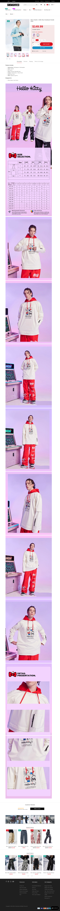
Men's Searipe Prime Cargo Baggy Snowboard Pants (15, 846)
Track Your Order (23, 887)
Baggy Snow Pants (48, 885)
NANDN (32, 21)
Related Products (30, 827)
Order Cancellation (23, 892)
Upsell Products (30, 853)
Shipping (31, 61)
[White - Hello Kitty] (34, 35)
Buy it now (42, 47)
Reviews (25, 61)
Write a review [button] (37, 808)
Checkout (52, 1)
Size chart (44, 51)
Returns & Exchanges (24, 891)
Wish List (42, 1)
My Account (37, 1)
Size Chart (34, 889)
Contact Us (22, 885)
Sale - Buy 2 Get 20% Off (49, 891)
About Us (34, 887)
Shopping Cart (47, 1)
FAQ (20, 894)
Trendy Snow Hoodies (49, 889)
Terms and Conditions (36, 894)
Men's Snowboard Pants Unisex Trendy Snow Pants (27, 846)
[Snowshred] (13, 6)
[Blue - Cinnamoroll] (38, 35)
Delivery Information (23, 889)
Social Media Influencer (36, 885)
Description (19, 61)
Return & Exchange (39, 61)
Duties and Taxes (35, 891)
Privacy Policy (35, 892)
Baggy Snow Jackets (49, 887)
